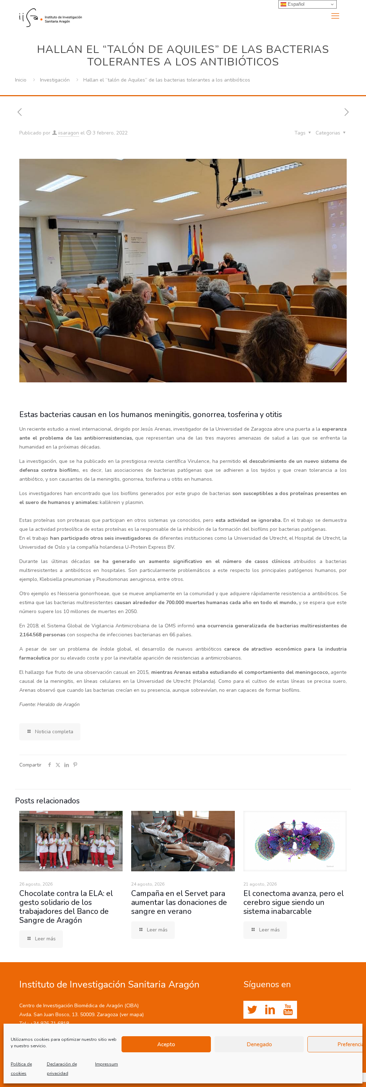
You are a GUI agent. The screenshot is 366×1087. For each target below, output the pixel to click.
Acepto (166, 1044)
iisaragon (68, 132)
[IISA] (50, 16)
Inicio (20, 80)
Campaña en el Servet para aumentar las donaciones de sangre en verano (179, 902)
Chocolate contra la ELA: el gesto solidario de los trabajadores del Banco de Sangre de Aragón (66, 906)
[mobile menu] (335, 16)
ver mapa (131, 1014)
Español (295, 4)
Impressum (106, 1064)
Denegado (259, 1044)
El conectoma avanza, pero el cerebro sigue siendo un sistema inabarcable (293, 902)
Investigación (55, 80)
